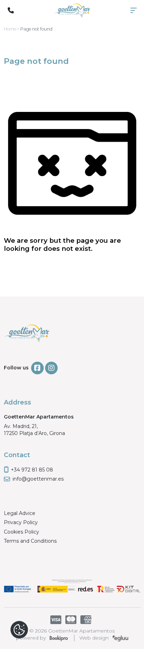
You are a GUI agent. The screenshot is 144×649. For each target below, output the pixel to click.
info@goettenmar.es (38, 479)
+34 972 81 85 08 (32, 470)
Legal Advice (19, 513)
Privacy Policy (21, 522)
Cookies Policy (21, 532)
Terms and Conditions (30, 541)
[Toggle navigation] (134, 11)
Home (10, 29)
